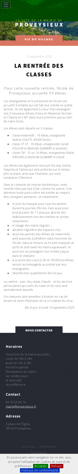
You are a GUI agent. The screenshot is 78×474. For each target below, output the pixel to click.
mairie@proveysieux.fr (21, 406)
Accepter (40, 466)
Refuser (56, 466)
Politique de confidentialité (39, 470)
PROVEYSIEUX (39, 24)
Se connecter (39, 452)
